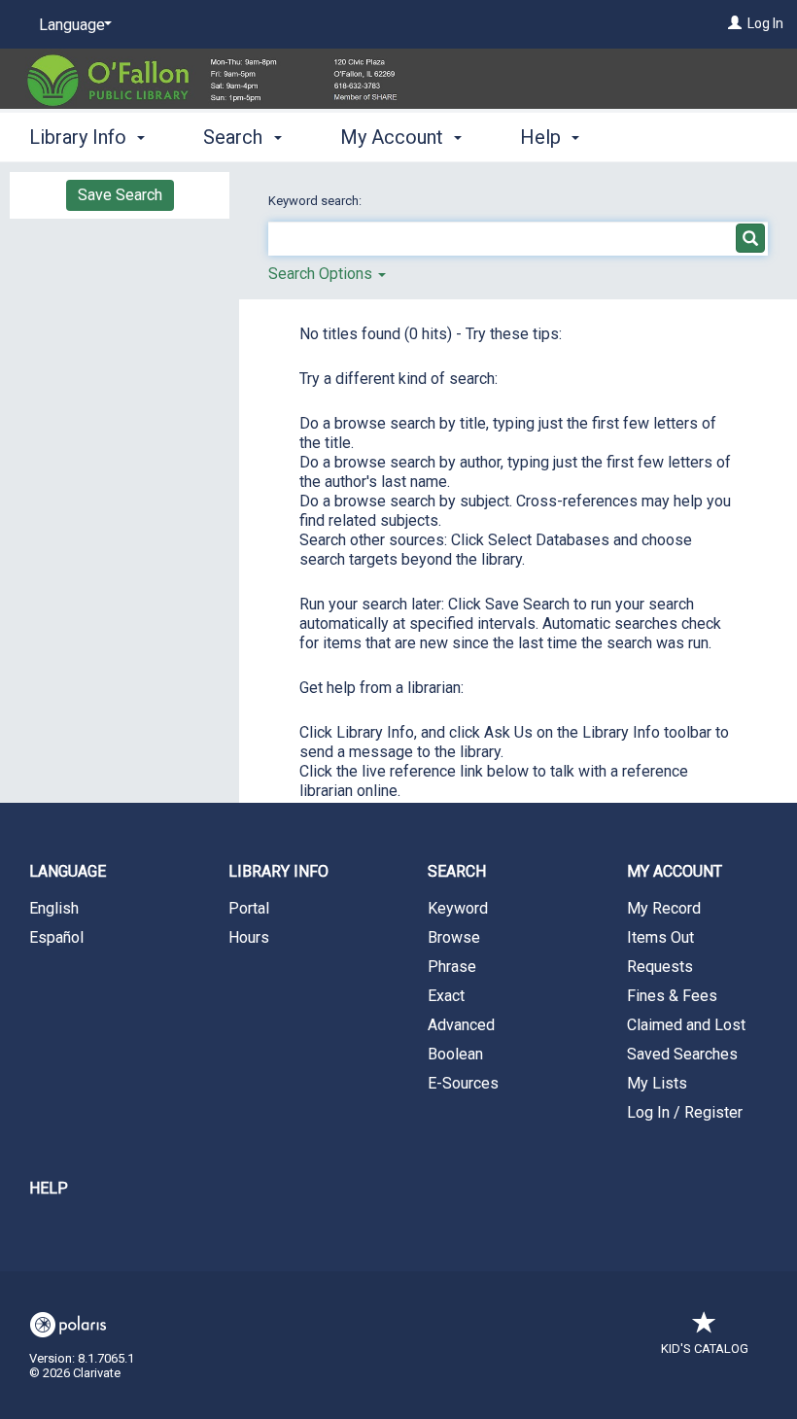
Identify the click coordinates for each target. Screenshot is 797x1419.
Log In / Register (685, 1112)
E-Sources (463, 1083)
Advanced (461, 1025)
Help (48, 1188)
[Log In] (735, 23)
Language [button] (67, 871)
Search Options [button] (322, 273)
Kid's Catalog (704, 1348)
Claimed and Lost (686, 1025)
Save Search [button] (120, 195)
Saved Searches (682, 1054)
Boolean (455, 1054)
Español (56, 937)
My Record (664, 908)
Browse (454, 937)
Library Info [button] (80, 137)
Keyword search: (316, 200)
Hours (248, 937)
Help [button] (543, 137)
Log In (765, 23)
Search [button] (235, 137)
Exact (446, 995)
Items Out (660, 937)
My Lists (657, 1083)
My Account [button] (394, 137)
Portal (248, 908)
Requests (660, 966)
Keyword (458, 908)
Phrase (452, 966)
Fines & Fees (672, 995)
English (54, 908)
